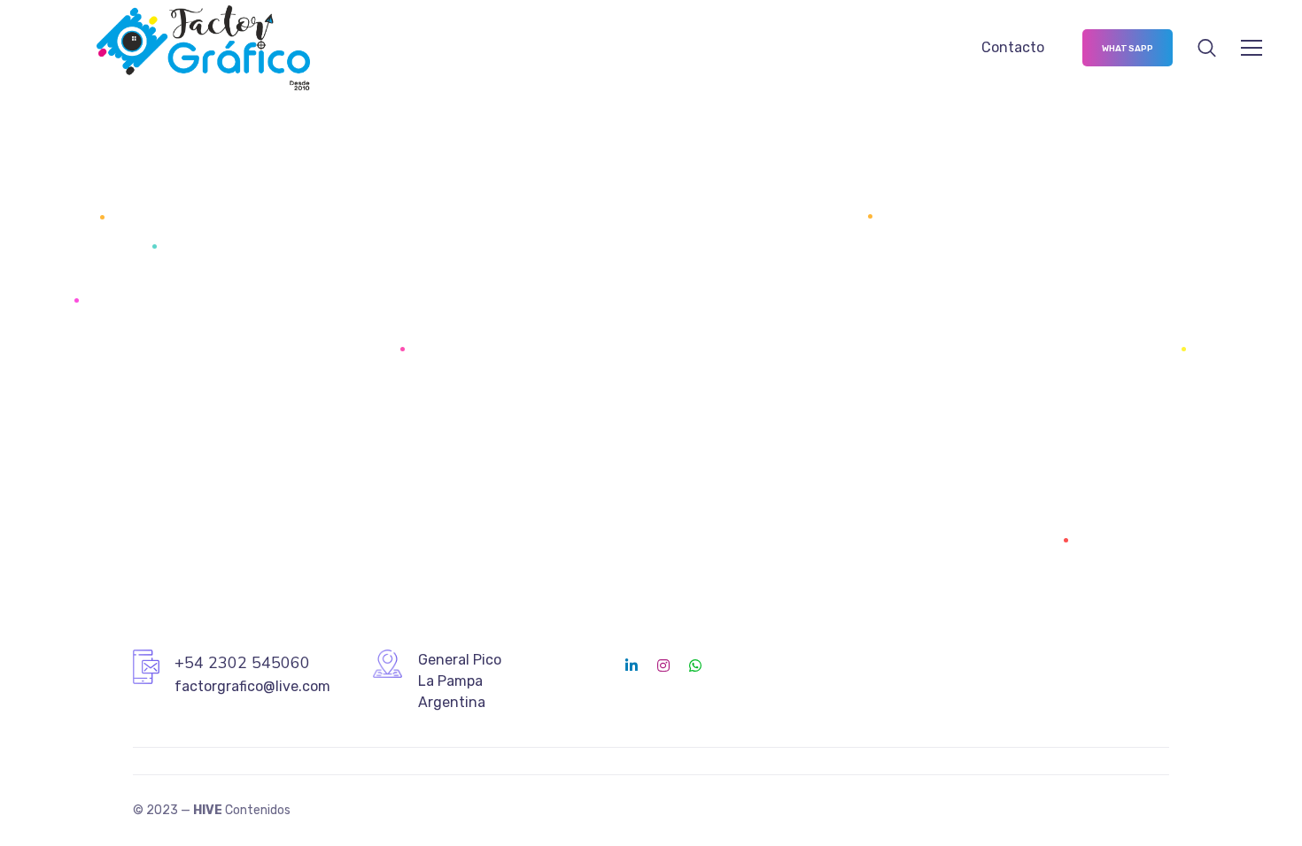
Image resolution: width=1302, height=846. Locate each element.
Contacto (1012, 47)
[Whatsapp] (695, 665)
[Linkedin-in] (631, 665)
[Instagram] (663, 665)
